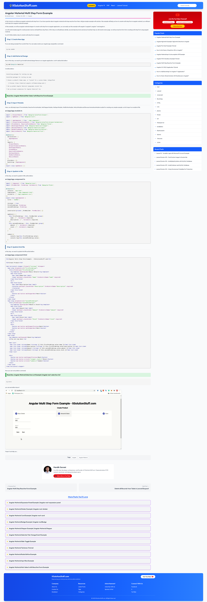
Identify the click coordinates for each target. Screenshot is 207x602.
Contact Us (55, 589)
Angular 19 (101, 5)
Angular (74, 457)
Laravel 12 (91, 5)
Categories (81, 592)
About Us (54, 587)
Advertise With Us (110, 587)
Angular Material (83, 457)
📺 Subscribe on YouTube (62, 476)
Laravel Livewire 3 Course (184, 22)
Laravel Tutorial (122, 5)
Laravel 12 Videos (168, 22)
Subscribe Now (177, 26)
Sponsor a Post (109, 589)
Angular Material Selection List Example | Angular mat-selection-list (37, 375)
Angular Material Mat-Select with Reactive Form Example (33, 96)
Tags (79, 589)
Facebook (134, 587)
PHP (108, 5)
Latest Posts (81, 587)
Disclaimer (55, 592)
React (113, 5)
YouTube (133, 592)
